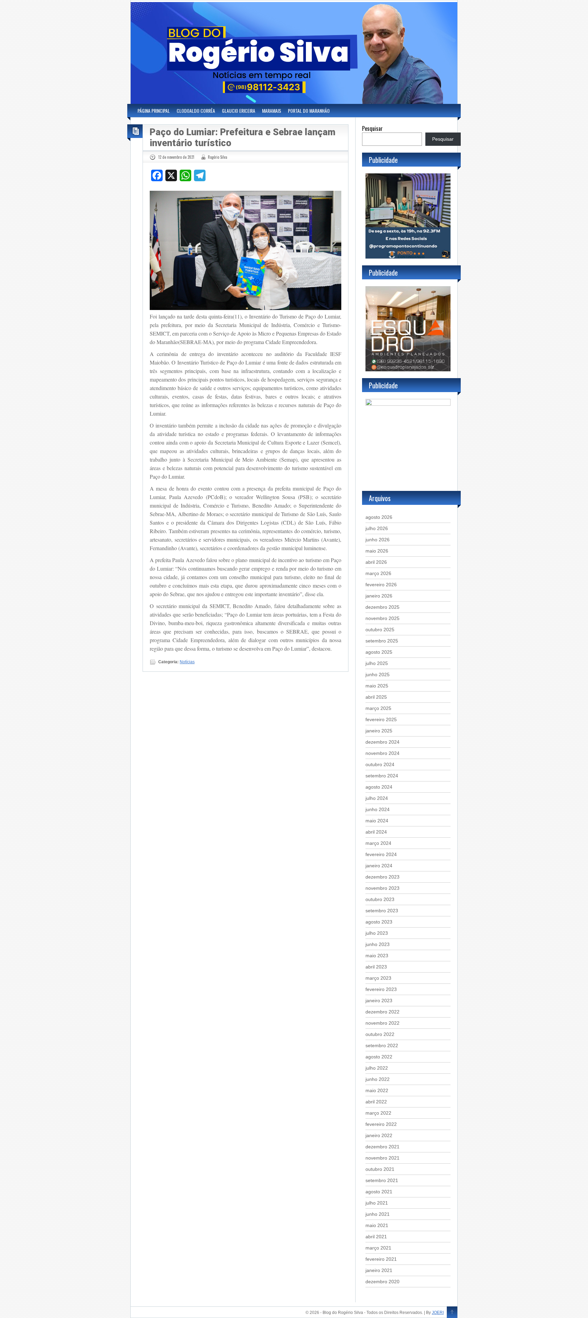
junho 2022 (377, 1079)
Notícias (187, 662)
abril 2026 (376, 562)
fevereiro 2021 (381, 1259)
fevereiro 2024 (381, 854)
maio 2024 (376, 820)
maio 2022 (376, 1090)
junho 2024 (377, 809)
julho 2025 (376, 663)
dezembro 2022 (382, 1011)
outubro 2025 (379, 629)
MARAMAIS (271, 110)
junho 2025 (377, 674)
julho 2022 (376, 1068)
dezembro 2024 (382, 742)
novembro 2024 (382, 753)
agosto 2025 (378, 652)
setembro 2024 (381, 775)
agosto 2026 (378, 517)
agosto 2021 (378, 1191)
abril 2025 (376, 697)
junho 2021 (377, 1214)
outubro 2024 (379, 764)
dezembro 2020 (382, 1281)
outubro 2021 (379, 1169)
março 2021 (378, 1248)
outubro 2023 (379, 899)
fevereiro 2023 (381, 989)
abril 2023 (376, 967)
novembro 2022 (382, 1023)
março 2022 (378, 1113)
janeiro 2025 (378, 730)
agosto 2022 (378, 1056)
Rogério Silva (217, 157)
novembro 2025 (382, 618)
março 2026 (378, 573)
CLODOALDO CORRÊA (196, 110)
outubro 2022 (379, 1034)
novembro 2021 (382, 1158)
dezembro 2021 (382, 1146)
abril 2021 (376, 1236)
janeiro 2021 (378, 1270)
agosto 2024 (378, 787)
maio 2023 (376, 955)
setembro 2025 (381, 641)
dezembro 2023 (382, 877)
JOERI (438, 1312)
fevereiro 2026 (381, 584)
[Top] (452, 1312)
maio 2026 (376, 551)
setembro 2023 (381, 910)
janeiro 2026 (378, 596)
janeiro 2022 (378, 1135)
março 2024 (378, 843)
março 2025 (378, 708)
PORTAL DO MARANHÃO (309, 110)
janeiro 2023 (378, 1000)
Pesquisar (372, 128)
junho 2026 (377, 539)
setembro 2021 (381, 1180)
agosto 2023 (378, 922)
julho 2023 (376, 933)
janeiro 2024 (378, 865)
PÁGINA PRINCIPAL (153, 110)
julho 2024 (376, 798)
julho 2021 (376, 1203)
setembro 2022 (381, 1045)
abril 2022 (376, 1101)
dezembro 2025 (382, 607)
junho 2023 (377, 944)
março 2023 (378, 978)
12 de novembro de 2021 (176, 157)
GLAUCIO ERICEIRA (238, 110)
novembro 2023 (382, 888)
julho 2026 (376, 528)
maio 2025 (376, 685)
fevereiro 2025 (381, 719)
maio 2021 (376, 1225)
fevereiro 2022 (381, 1124)
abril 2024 (376, 832)
